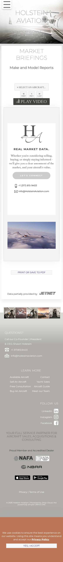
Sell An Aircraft (18, 381)
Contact (45, 377)
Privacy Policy (40, 539)
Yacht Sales (43, 381)
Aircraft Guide (42, 386)
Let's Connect (31, 175)
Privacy (23, 492)
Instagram (46, 417)
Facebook (47, 423)
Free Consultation (20, 386)
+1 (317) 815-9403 (27, 185)
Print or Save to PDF (31, 272)
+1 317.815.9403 (19, 350)
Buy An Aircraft (18, 391)
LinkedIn (47, 411)
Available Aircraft (19, 377)
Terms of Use (36, 492)
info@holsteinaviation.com (26, 355)
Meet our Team (41, 391)
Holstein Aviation (31, 16)
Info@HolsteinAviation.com (33, 191)
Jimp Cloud (47, 503)
